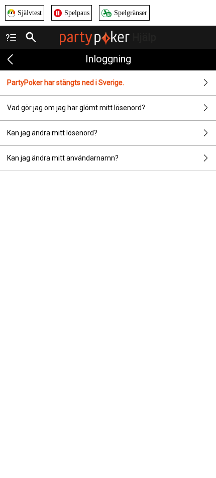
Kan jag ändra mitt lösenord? (52, 133)
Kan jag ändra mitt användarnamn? (63, 158)
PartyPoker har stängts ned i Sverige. (65, 82)
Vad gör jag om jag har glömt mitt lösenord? (76, 108)
